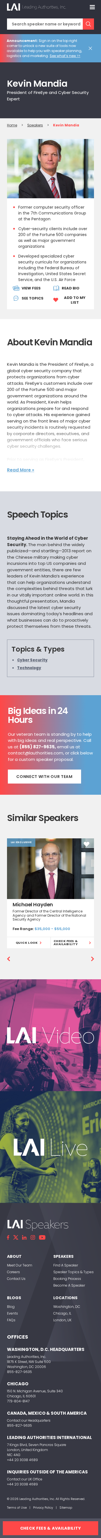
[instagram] (33, 1237)
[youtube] (42, 1237)
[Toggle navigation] (92, 7)
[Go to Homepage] (36, 7)
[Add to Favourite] (86, 844)
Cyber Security (32, 660)
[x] (15, 1237)
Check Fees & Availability (66, 942)
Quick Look (27, 942)
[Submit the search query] (88, 24)
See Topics (32, 298)
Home (12, 125)
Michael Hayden (33, 904)
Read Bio (70, 288)
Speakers (35, 125)
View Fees (31, 288)
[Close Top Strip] (91, 48)
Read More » (20, 470)
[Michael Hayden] (50, 868)
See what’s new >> (65, 55)
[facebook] (8, 1237)
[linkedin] (24, 1237)
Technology (29, 668)
